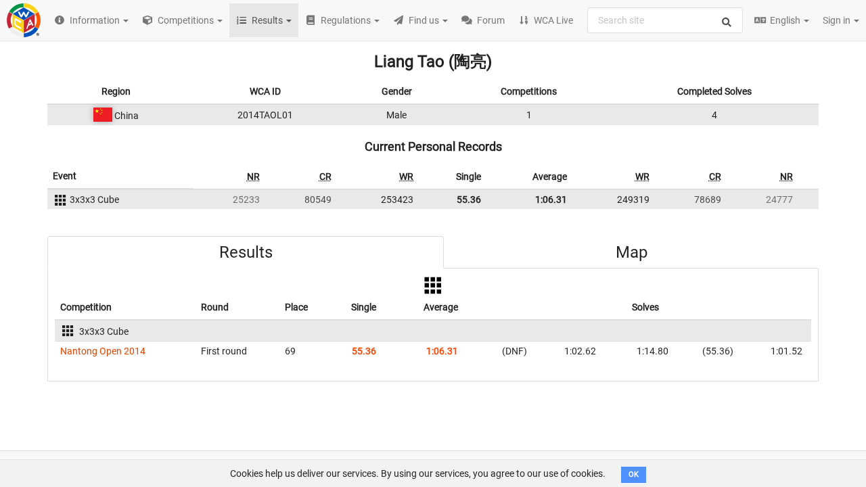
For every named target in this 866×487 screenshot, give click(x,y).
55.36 (469, 199)
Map (631, 252)
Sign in (837, 20)
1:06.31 (551, 199)
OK (634, 474)
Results (246, 252)
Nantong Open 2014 (102, 351)
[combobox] (665, 20)
